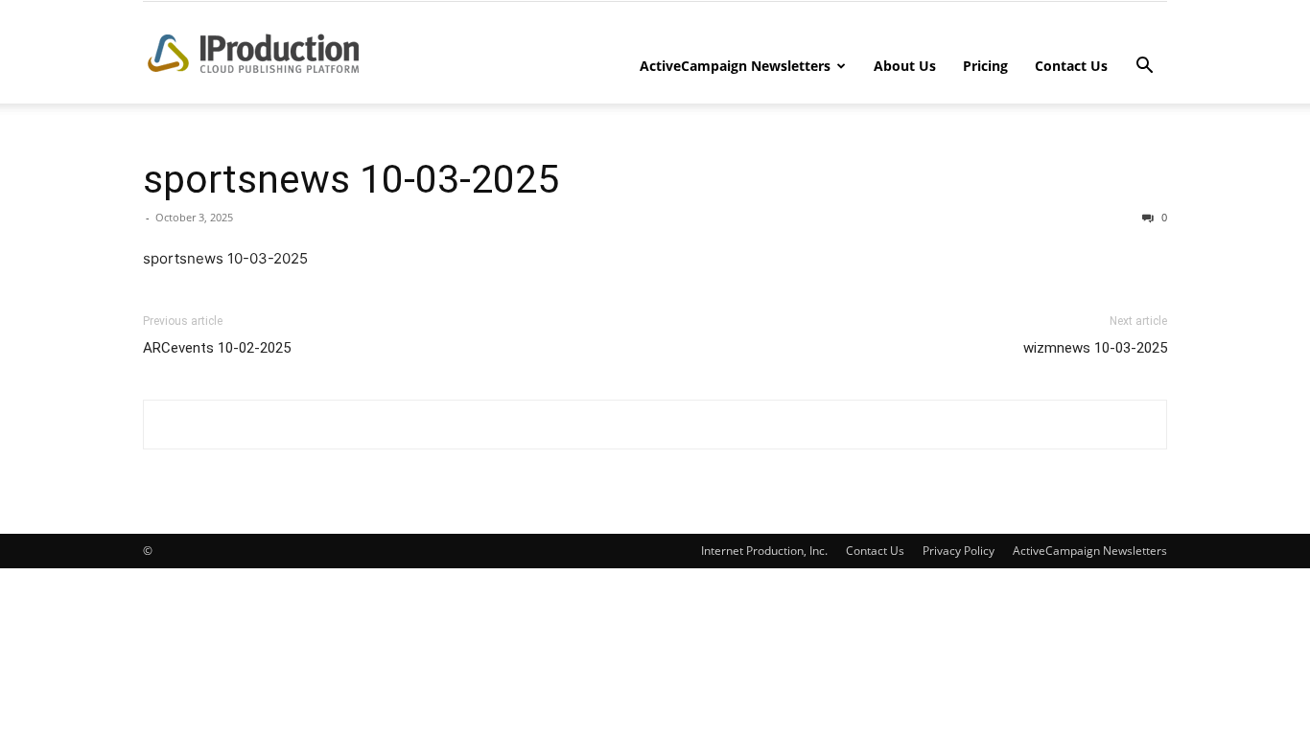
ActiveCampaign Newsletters (735, 66)
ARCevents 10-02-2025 (217, 347)
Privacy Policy (958, 550)
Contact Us (1071, 66)
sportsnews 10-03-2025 (351, 179)
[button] (1144, 67)
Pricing (985, 66)
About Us (905, 66)
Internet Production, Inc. (764, 550)
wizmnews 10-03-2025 (1095, 347)
